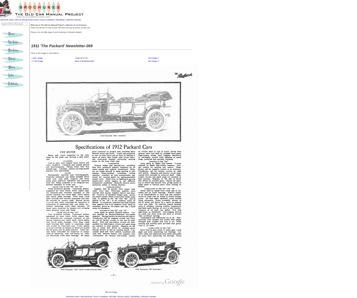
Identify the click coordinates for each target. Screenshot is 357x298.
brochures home (7, 20)
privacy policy (124, 296)
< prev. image (37, 58)
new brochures (86, 296)
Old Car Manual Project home (27, 20)
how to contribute (47, 20)
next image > (153, 58)
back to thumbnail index (84, 61)
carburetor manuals (73, 20)
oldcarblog (60, 20)
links (46, 32)
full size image (111, 292)
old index (113, 296)
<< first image (37, 61)
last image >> (153, 61)
